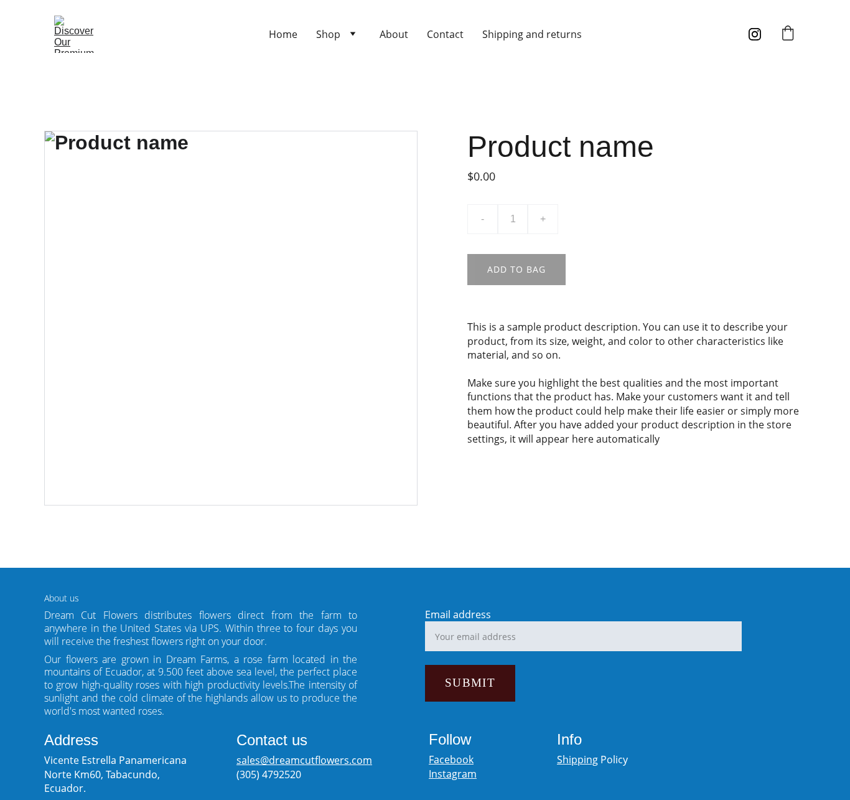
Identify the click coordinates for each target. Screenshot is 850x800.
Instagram (453, 774)
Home (283, 34)
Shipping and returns (532, 34)
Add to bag (516, 269)
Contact (445, 34)
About (394, 34)
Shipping (577, 759)
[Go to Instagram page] (755, 34)
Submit (470, 682)
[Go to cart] (788, 34)
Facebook (451, 759)
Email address (458, 614)
